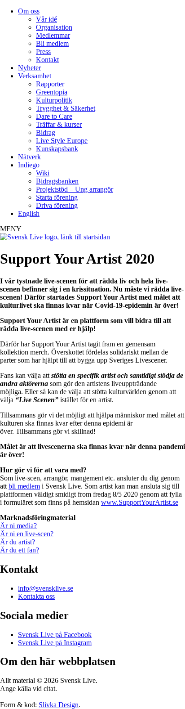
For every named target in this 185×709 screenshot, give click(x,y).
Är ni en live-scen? (26, 534)
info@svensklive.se (45, 588)
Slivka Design (59, 705)
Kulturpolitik (54, 100)
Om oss (29, 11)
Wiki (42, 173)
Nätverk (29, 157)
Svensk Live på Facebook (55, 634)
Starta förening (57, 197)
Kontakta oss (36, 596)
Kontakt (47, 59)
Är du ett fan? (19, 550)
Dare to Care (54, 116)
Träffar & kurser (59, 124)
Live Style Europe (62, 140)
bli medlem (24, 486)
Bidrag (45, 132)
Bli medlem (52, 43)
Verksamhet (34, 76)
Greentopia (51, 92)
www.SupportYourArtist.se (139, 502)
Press (43, 51)
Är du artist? (17, 542)
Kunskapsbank (57, 149)
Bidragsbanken (57, 181)
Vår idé (46, 19)
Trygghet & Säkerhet (65, 108)
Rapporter (50, 84)
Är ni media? (18, 526)
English (29, 213)
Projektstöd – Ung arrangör (74, 189)
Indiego (29, 165)
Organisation (54, 27)
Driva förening (57, 205)
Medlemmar (53, 35)
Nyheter (29, 68)
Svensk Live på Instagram (55, 642)
